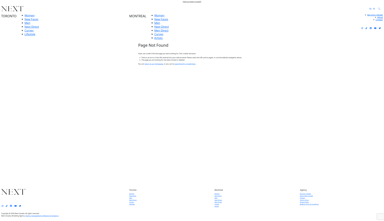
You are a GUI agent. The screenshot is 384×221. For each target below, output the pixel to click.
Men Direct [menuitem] (161, 30)
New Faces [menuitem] (31, 19)
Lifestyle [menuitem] (29, 34)
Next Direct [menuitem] (31, 27)
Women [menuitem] (29, 15)
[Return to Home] (12, 8)
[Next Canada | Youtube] (375, 28)
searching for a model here (185, 64)
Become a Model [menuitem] (375, 15)
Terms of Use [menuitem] (304, 200)
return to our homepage (153, 64)
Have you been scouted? (192, 2)
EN (370, 8)
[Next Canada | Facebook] (370, 28)
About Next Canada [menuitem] (306, 196)
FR (374, 8)
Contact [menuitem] (302, 198)
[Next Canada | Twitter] (379, 28)
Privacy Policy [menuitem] (304, 202)
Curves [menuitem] (29, 30)
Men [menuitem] (27, 23)
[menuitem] (380, 17)
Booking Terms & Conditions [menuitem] (309, 204)
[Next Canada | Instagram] (362, 28)
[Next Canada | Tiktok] (366, 28)
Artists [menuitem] (158, 38)
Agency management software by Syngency (41, 216)
